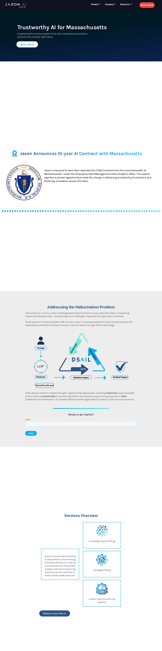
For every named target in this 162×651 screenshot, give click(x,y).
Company (109, 4)
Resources (125, 4)
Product (94, 4)
